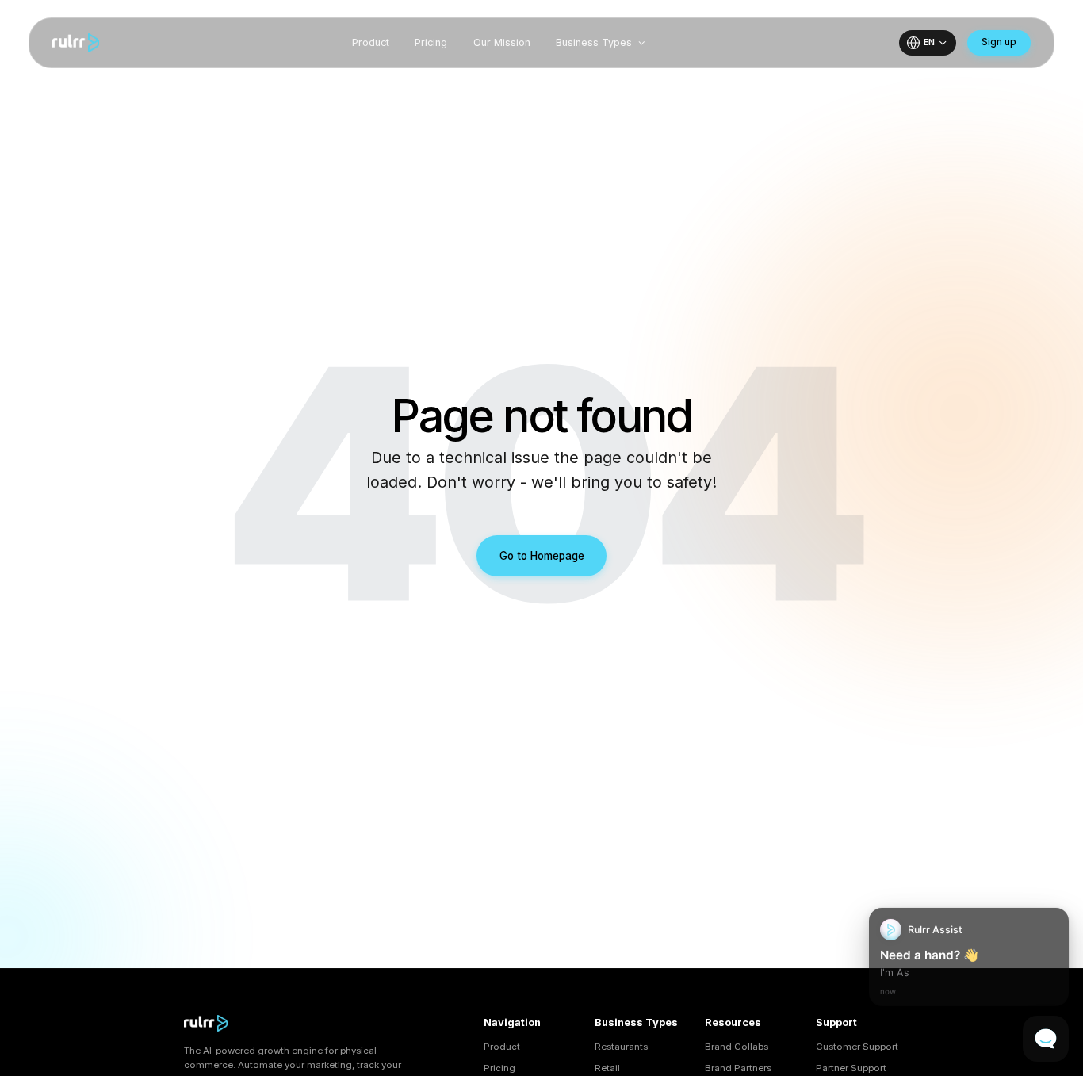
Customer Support (857, 1046)
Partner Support (851, 1068)
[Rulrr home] (75, 42)
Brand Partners (738, 1068)
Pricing (431, 42)
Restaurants (621, 1046)
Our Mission (501, 42)
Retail (607, 1068)
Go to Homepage (541, 555)
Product (370, 42)
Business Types (594, 42)
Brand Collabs (736, 1046)
